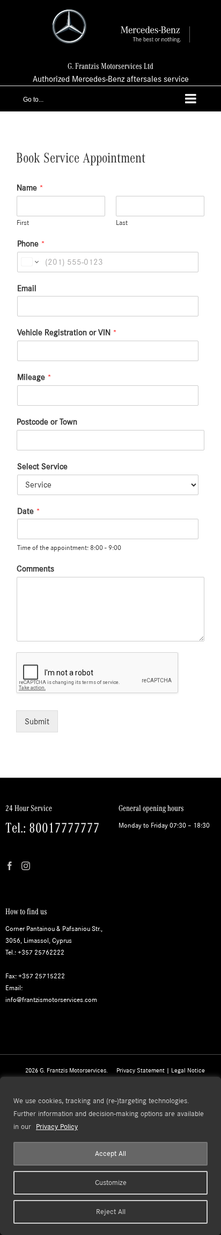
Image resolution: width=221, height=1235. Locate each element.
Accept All (110, 1153)
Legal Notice (188, 1070)
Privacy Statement (140, 1070)
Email (26, 288)
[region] (110, 1156)
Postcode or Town (47, 422)
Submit (37, 721)
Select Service (42, 466)
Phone (31, 243)
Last (122, 222)
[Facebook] (9, 866)
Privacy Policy (57, 1126)
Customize (111, 1182)
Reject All (111, 1211)
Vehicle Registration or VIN (67, 332)
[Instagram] (25, 866)
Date (28, 511)
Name (30, 187)
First (23, 222)
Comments (35, 568)
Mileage (34, 377)
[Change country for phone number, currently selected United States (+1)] (29, 262)
